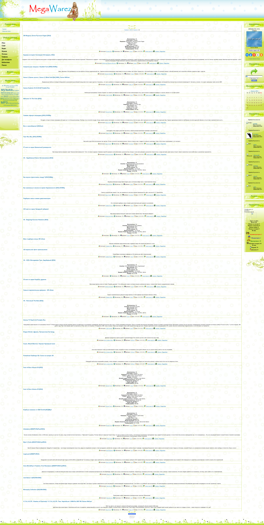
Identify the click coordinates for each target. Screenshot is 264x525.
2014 (15, 105)
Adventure (11, 94)
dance (3, 93)
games (17, 90)
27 (256, 105)
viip (130, 438)
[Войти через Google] (257, 55)
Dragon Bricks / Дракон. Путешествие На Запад (38, 332)
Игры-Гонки (109, 438)
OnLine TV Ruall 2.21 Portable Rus (34, 320)
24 (249, 105)
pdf (12, 93)
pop (8, 93)
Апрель (135, 30)
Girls (2, 97)
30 (247, 107)
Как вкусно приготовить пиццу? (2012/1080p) (38, 177)
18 (252, 102)
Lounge (10, 96)
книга (14, 97)
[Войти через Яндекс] (254, 54)
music (10, 98)
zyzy (254, 186)
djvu (14, 90)
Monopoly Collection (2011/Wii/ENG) (34, 489)
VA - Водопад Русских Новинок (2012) (35, 219)
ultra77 (255, 176)
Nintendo (7, 98)
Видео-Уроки (108, 122)
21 (258, 102)
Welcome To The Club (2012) (32, 98)
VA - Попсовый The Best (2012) (33, 301)
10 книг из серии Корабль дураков (34, 279)
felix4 (131, 95)
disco (18, 98)
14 (258, 100)
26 (254, 105)
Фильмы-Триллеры (109, 73)
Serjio (135, 63)
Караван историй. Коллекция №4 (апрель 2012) (39, 55)
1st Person (12, 85)
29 (261, 105)
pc (3, 85)
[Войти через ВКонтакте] (247, 54)
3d (4, 85)
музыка (7, 90)
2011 (16, 85)
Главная (4, 29)
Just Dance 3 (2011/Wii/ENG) (32, 477)
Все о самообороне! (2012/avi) (33, 126)
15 (261, 100)
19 (254, 102)
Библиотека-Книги (109, 154)
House (7, 94)
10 (249, 100)
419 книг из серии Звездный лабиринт (36, 209)
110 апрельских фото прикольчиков (35, 249)
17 (249, 102)
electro (3, 94)
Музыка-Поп (108, 51)
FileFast (132, 340)
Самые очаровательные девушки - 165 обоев (38, 290)
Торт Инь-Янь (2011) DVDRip (32, 136)
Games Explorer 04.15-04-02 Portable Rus (36, 88)
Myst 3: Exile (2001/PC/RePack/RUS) (34, 442)
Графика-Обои (109, 246)
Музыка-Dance (109, 112)
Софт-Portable (109, 95)
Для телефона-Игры (108, 340)
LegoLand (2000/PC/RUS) (31, 454)
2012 (6, 96)
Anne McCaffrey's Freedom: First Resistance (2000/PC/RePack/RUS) (44, 466)
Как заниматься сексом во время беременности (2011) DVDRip (44, 188)
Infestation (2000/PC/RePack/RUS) (34, 429)
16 (247, 102)
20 (256, 102)
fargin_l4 (131, 84)
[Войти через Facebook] (250, 54)
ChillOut (15, 98)
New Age (17, 103)
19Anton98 (256, 155)
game (2, 98)
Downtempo (12, 100)
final (16, 100)
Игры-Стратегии (109, 462)
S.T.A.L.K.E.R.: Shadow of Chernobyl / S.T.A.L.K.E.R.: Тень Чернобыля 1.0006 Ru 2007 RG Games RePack (57, 501)
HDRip (17, 96)
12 (254, 100)
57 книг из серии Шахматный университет (37, 147)
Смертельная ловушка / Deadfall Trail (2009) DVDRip (40, 67)
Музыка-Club (109, 425)
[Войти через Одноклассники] (261, 54)
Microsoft (12, 103)
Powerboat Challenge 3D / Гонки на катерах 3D (38, 355)
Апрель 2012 (254, 91)
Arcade (7, 87)
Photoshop (5, 100)
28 (258, 105)
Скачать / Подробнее (160, 51)
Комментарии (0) (148, 51)
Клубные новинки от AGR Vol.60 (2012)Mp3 (37, 410)
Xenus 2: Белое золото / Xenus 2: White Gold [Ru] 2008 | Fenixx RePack (46, 77)
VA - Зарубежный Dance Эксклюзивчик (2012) (38, 158)
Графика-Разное (109, 205)
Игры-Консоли (109, 486)
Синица (255, 165)
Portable (12, 87)
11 (252, 100)
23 (247, 105)
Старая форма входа (254, 58)
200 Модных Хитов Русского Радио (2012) (37, 35)
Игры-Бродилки (109, 450)
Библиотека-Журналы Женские (109, 63)
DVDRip (17, 94)
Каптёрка (131, 122)
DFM (5, 105)
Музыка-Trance (109, 385)
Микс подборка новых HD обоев (34, 239)
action (7, 85)
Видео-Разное (109, 133)
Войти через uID (254, 50)
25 (252, 105)
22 (261, 102)
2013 (12, 105)
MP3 (4, 102)
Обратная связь (6, 31)
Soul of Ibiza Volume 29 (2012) (33, 367)
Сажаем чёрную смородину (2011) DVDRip (37, 115)
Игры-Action (108, 84)
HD (9, 103)
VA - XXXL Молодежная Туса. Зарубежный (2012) (39, 260)
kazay (131, 51)
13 (256, 100)
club (18, 93)
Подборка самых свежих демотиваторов (36, 198)
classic (14, 93)
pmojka (255, 123)
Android (8, 105)
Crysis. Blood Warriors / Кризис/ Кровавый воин (39, 344)
